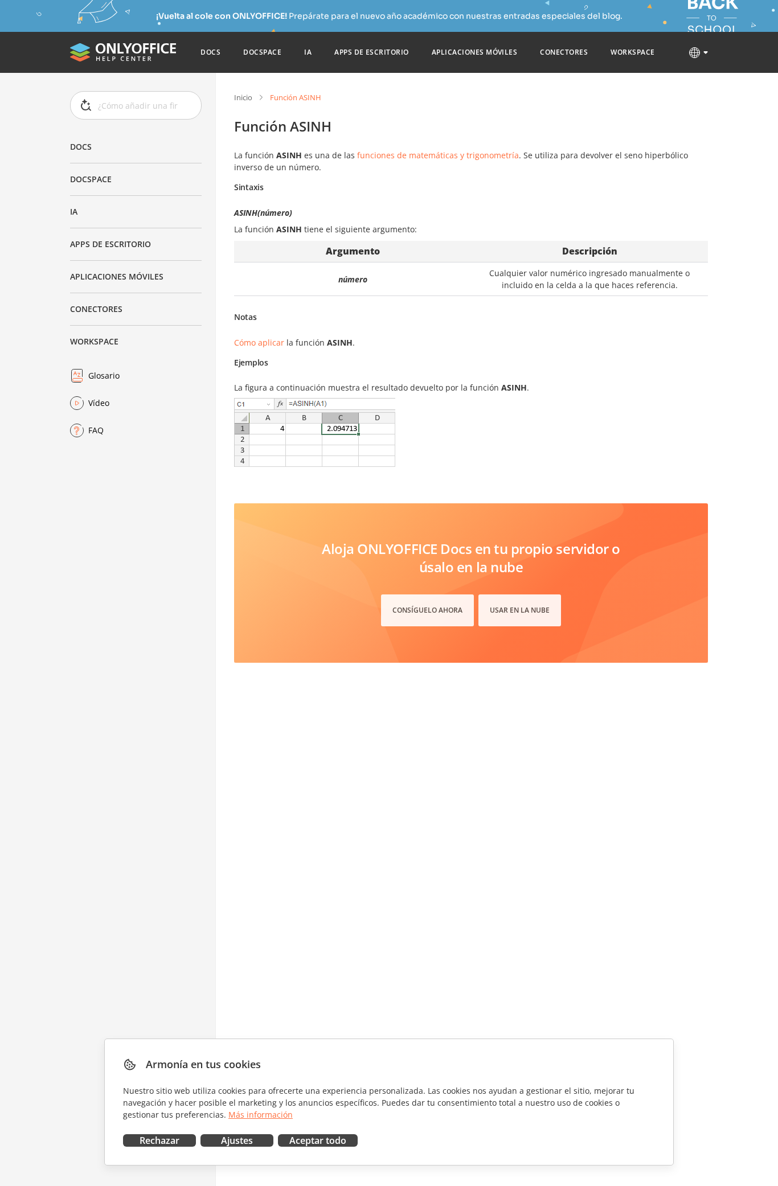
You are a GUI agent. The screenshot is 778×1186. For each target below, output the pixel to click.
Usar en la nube (520, 610)
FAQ (96, 430)
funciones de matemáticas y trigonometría (438, 155)
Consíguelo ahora (427, 610)
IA (73, 211)
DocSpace (91, 179)
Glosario (104, 375)
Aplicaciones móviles (116, 276)
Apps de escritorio (110, 244)
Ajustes (237, 1140)
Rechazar (159, 1140)
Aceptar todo (317, 1140)
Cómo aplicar (259, 342)
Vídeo (98, 402)
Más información (260, 1114)
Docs (81, 146)
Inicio (243, 97)
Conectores (96, 308)
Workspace (94, 341)
